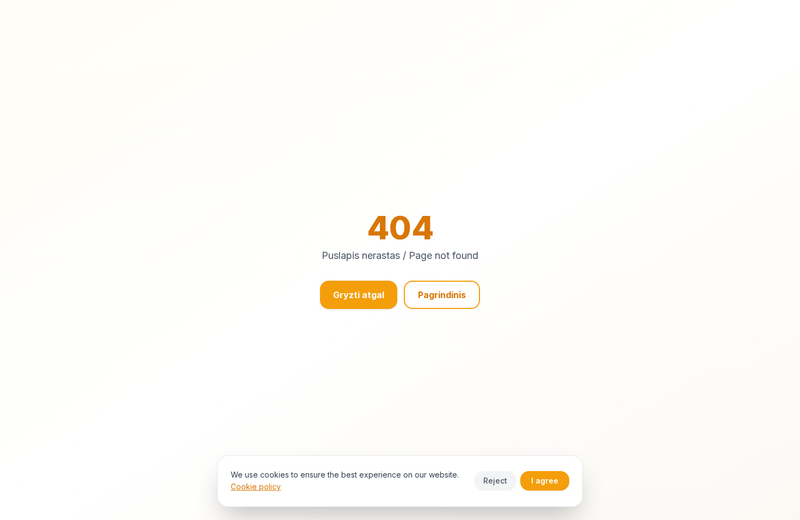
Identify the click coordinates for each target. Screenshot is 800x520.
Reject (495, 480)
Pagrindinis (442, 294)
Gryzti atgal (358, 294)
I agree (544, 480)
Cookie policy (256, 486)
